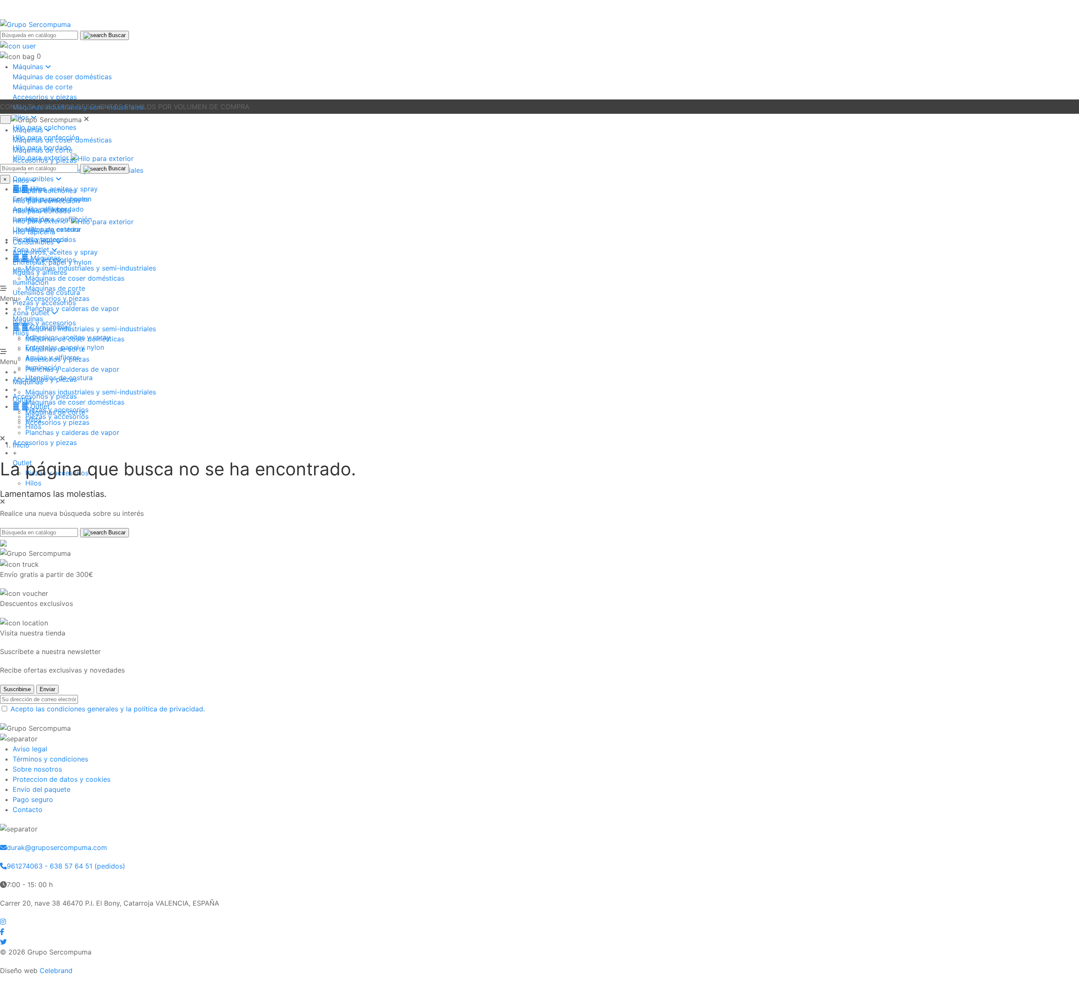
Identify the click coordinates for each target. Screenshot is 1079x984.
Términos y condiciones (50, 759)
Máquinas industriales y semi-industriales (90, 328)
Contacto (28, 809)
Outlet (31, 406)
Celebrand (56, 970)
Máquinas (37, 258)
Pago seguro (33, 799)
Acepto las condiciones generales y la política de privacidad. (108, 709)
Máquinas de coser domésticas (62, 76)
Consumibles (42, 327)
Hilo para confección (58, 219)
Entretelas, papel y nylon (52, 262)
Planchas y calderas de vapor (72, 369)
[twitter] (3, 942)
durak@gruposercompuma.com (57, 847)
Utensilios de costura (59, 377)
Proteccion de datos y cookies (61, 779)
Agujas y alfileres (52, 357)
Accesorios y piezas (45, 97)
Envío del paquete (41, 789)
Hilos (21, 333)
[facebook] (2, 932)
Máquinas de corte (42, 87)
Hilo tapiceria (46, 239)
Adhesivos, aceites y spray (55, 252)
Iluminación (43, 367)
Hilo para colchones (57, 199)
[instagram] (3, 921)
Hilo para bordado (54, 209)
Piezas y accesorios (57, 416)
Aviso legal (30, 749)
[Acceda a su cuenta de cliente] (18, 45)
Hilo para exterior (53, 229)
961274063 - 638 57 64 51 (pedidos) (66, 866)
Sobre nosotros (37, 769)
